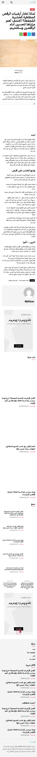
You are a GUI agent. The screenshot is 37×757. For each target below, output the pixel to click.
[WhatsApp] (21, 34)
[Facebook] (33, 34)
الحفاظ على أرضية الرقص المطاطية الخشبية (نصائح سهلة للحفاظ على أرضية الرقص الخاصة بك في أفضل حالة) (27, 585)
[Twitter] (29, 34)
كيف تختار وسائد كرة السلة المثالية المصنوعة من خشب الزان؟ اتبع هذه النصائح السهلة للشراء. (10, 585)
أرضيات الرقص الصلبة (24, 280)
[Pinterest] (25, 34)
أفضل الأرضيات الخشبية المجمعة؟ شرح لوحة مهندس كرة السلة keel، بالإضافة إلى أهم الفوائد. (18, 401)
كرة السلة (32, 406)
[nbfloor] (24, 2)
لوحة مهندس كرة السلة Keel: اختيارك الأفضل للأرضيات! (21, 493)
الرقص (32, 9)
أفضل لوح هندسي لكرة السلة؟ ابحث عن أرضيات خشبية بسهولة (13, 555)
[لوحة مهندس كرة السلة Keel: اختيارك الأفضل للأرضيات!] (18, 472)
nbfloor (16, 73)
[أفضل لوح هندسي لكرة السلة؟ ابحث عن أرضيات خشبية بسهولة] (30, 556)
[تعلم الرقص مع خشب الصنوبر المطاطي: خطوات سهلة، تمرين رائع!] (18, 426)
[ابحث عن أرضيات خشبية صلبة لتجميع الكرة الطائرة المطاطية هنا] (30, 570)
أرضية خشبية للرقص (13, 280)
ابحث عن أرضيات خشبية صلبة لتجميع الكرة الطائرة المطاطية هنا (13, 568)
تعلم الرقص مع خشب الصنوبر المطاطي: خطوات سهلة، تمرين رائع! (20, 447)
